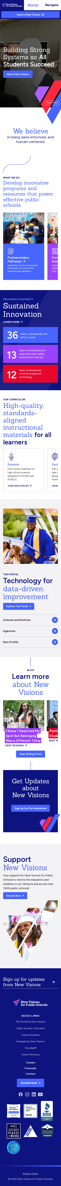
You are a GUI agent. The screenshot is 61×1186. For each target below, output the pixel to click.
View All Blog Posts (30, 754)
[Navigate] (52, 5)
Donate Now (13, 895)
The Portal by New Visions (30, 1021)
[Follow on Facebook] (21, 1094)
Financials (30, 1068)
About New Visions (18, 74)
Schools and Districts (17, 620)
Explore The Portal (17, 606)
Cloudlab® (30, 1048)
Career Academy (30, 1034)
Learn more (13, 322)
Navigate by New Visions (30, 1041)
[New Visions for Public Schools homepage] (30, 1002)
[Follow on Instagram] (27, 1094)
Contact (31, 1073)
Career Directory (30, 1054)
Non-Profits (10, 642)
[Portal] (33, 5)
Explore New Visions (28, 14)
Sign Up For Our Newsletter (31, 808)
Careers (30, 1062)
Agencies (9, 631)
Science (13, 464)
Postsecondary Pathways (18, 259)
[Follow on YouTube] (40, 1094)
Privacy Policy (30, 1173)
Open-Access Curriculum (30, 1028)
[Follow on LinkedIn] (34, 1094)
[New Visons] (12, 5)
